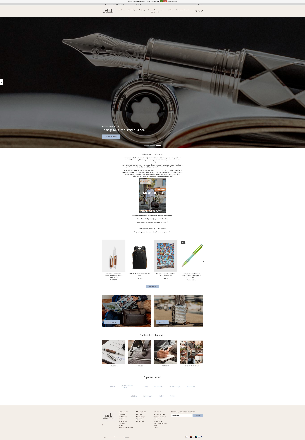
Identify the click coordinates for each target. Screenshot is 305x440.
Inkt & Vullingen (123, 416)
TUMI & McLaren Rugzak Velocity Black (139, 274)
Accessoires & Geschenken (191, 366)
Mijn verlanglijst (140, 421)
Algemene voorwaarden (160, 416)
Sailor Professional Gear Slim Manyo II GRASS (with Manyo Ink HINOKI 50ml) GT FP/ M (191, 275)
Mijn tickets (139, 419)
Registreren (139, 414)
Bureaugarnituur (123, 421)
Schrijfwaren (113, 366)
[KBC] (199, 437)
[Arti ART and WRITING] (109, 11)
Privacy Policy (157, 419)
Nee (165, 1)
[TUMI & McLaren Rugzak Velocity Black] (139, 256)
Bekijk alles (152, 287)
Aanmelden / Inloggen (198, 4)
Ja (161, 1)
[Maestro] (196, 437)
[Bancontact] (188, 437)
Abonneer (197, 415)
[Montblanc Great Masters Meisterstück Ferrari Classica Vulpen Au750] (113, 256)
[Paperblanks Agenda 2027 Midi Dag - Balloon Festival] (165, 256)
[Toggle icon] (196, 11)
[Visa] (194, 437)
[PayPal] (201, 437)
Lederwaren (139, 366)
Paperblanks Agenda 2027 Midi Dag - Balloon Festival (165, 274)
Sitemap (156, 427)
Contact (156, 425)
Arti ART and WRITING (159, 414)
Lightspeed (127, 437)
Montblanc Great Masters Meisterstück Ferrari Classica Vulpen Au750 (113, 275)
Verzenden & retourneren (160, 423)
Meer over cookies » (172, 1)
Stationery (165, 366)
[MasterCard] (191, 437)
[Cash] (186, 437)
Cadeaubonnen (155, 12)
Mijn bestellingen (140, 416)
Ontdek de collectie (111, 136)
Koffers (121, 425)
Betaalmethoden (158, 421)
